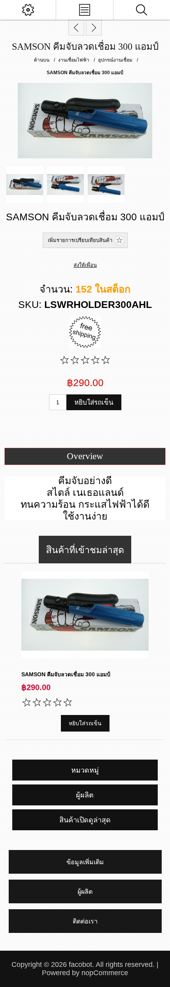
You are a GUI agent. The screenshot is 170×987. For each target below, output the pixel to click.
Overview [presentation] (85, 456)
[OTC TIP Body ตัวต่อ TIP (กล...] (76, 28)
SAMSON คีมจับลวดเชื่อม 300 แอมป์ (65, 674)
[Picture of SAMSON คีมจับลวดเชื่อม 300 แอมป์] (24, 184)
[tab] (85, 456)
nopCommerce (104, 973)
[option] (24, 184)
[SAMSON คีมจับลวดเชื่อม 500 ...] (94, 28)
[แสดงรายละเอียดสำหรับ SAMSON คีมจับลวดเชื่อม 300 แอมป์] (85, 614)
